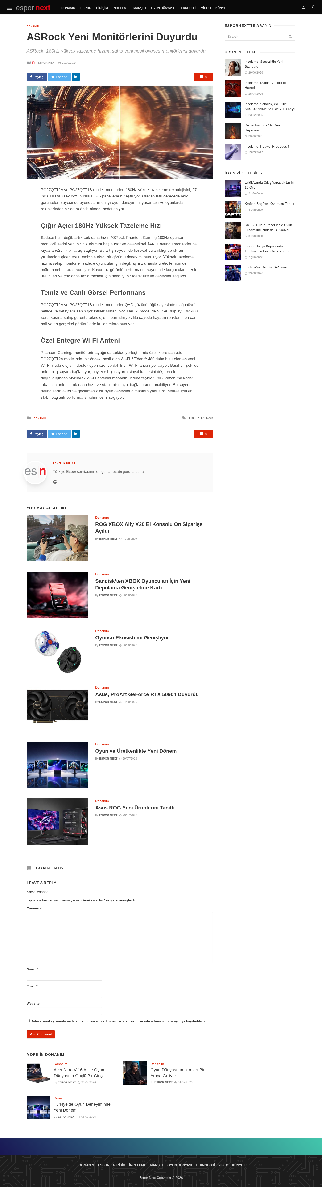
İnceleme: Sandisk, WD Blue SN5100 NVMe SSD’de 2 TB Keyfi (270, 106)
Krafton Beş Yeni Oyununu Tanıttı (269, 203)
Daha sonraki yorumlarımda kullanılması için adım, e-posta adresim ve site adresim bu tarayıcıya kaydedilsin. (118, 1021)
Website (33, 1003)
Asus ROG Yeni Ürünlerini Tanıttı (135, 808)
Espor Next (47, 62)
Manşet (139, 8)
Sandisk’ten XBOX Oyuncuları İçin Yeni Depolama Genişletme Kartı (142, 584)
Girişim (102, 8)
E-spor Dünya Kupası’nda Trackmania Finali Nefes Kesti (267, 248)
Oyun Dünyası (162, 8)
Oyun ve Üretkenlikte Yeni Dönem (136, 751)
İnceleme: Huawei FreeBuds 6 (267, 146)
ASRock (207, 418)
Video (206, 8)
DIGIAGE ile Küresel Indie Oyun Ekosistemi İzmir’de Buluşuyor (268, 227)
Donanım (68, 8)
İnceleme (121, 8)
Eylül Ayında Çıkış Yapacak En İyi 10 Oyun (269, 185)
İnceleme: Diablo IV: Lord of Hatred (265, 85)
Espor (85, 8)
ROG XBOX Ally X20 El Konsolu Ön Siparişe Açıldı (148, 527)
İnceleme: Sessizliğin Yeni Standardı (264, 64)
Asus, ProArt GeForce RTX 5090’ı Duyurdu (147, 694)
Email (32, 986)
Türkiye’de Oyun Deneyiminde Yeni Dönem (82, 1107)
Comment (34, 908)
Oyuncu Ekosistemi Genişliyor (132, 638)
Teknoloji (187, 8)
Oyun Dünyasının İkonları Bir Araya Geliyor (177, 1073)
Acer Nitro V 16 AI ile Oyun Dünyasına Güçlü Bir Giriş (79, 1073)
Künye (220, 8)
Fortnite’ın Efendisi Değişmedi (267, 267)
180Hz (194, 418)
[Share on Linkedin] (76, 77)
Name (32, 969)
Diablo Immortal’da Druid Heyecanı (263, 127)
